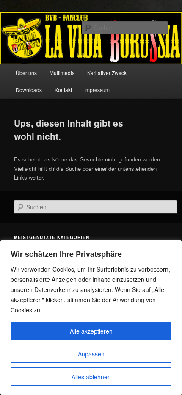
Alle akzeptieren (91, 331)
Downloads (29, 89)
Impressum (97, 89)
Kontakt (63, 89)
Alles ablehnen (91, 377)
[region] (91, 317)
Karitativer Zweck (107, 72)
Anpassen (91, 354)
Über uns (26, 72)
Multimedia (62, 72)
